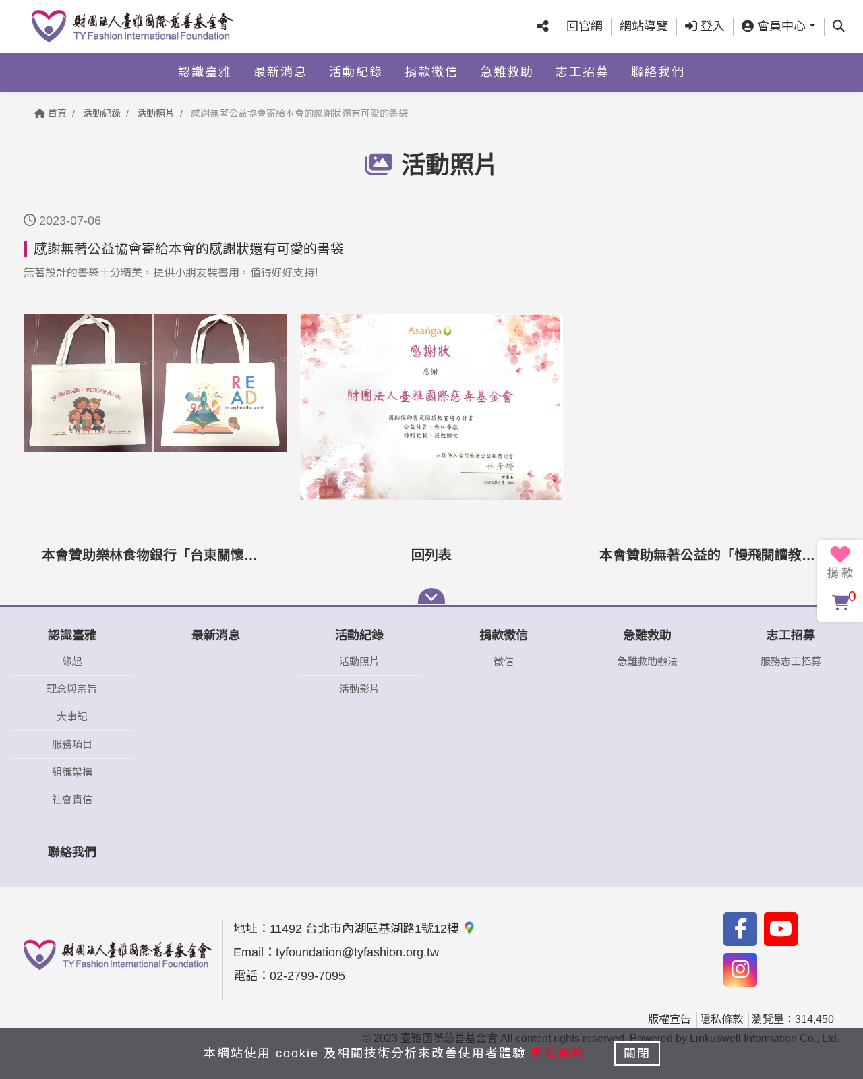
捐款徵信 (431, 72)
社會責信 (72, 799)
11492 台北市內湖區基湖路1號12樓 (366, 928)
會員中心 (780, 26)
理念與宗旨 (72, 689)
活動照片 (156, 113)
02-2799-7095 (307, 976)
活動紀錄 (356, 72)
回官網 (584, 26)
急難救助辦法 (647, 661)
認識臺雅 (205, 72)
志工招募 (582, 72)
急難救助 (507, 72)
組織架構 (72, 772)
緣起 (72, 661)
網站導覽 (644, 26)
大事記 (72, 716)
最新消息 (280, 72)
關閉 (637, 1053)
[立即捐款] (840, 562)
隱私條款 (721, 1019)
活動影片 (359, 689)
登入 (711, 26)
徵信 (504, 661)
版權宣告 (669, 1019)
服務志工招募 (791, 661)
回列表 (431, 555)
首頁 (56, 113)
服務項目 (72, 744)
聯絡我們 (658, 72)
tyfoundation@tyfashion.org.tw (357, 952)
